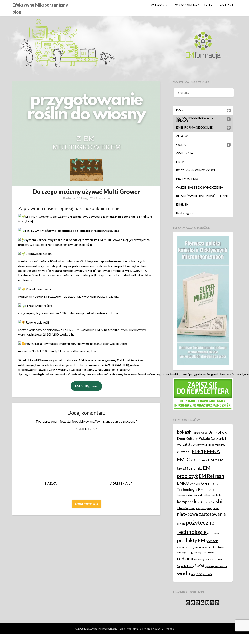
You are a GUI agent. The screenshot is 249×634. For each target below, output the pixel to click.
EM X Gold (195, 483)
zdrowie (207, 574)
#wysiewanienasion (136, 374)
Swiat (199, 565)
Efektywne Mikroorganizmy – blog (41, 8)
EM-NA (212, 451)
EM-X (204, 460)
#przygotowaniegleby (33, 374)
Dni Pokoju (217, 432)
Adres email (121, 483)
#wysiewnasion (58, 374)
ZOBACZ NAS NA (185, 5)
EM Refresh (211, 476)
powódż (181, 523)
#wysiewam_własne (93, 374)
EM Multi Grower (37, 216)
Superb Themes (164, 628)
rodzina (185, 558)
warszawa (221, 566)
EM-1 (197, 451)
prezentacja (213, 533)
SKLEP (208, 5)
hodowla (182, 495)
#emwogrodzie (159, 374)
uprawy (210, 566)
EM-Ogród (189, 459)
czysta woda (200, 432)
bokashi (185, 432)
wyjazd (196, 574)
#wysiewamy (114, 374)
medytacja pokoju (204, 508)
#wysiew (74, 374)
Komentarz (86, 429)
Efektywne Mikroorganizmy (209, 444)
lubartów (182, 508)
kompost (185, 501)
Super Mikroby (185, 566)
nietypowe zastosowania (201, 514)
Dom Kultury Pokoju (193, 438)
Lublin (192, 508)
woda (183, 573)
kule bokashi (208, 501)
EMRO (183, 483)
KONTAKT (226, 5)
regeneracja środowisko (202, 552)
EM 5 (212, 459)
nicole (216, 508)
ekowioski (184, 452)
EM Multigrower (86, 386)
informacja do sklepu (199, 495)
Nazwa (52, 483)
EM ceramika (193, 468)
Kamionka (217, 495)
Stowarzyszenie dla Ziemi (208, 559)
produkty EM (191, 540)
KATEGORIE (159, 5)
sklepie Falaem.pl (119, 369)
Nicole (105, 198)
